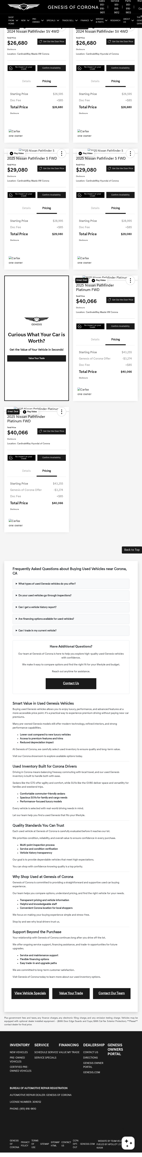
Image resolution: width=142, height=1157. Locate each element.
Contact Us (71, 683)
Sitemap (44, 1144)
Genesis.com (91, 1072)
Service (41, 1045)
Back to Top (132, 549)
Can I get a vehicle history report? (37, 607)
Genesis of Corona (14, 1144)
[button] (21, 68)
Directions (90, 1057)
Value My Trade (69, 1052)
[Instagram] (115, 1129)
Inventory (20, 1045)
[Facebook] (107, 1129)
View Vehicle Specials (30, 993)
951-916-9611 (102, 9)
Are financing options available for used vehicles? (46, 619)
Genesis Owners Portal (115, 1049)
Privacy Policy (25, 1144)
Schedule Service (46, 1052)
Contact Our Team (112, 993)
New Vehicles (19, 1052)
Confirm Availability (51, 68)
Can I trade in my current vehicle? (37, 630)
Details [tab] (26, 81)
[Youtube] (131, 1129)
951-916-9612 (116, 9)
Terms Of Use (34, 1144)
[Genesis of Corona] (53, 7)
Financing (69, 1045)
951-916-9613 (128, 9)
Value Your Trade (36, 358)
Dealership (94, 1045)
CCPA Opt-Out (75, 1144)
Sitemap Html (55, 1144)
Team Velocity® (119, 1141)
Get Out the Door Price (53, 42)
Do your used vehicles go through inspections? (44, 595)
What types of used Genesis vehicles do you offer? (47, 583)
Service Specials (45, 1057)
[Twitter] (123, 1129)
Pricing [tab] (46, 81)
